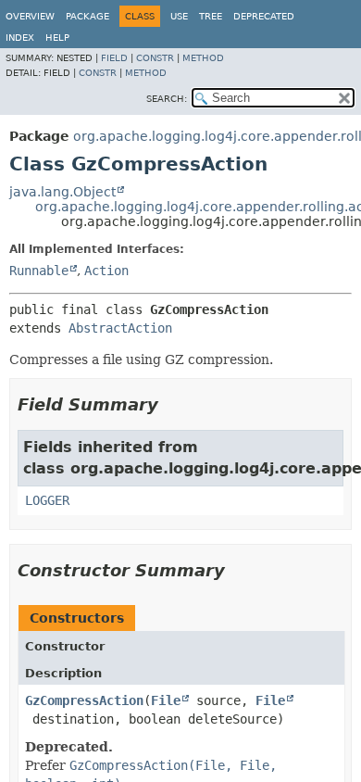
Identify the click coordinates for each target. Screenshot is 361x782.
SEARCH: (166, 99)
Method (203, 58)
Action (106, 270)
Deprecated (263, 16)
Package (87, 16)
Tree (210, 16)
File (165, 700)
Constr (155, 58)
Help (57, 37)
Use (179, 16)
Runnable (38, 270)
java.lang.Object (62, 191)
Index (20, 37)
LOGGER (47, 500)
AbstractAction (120, 328)
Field (114, 58)
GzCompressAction (84, 700)
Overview (30, 16)
